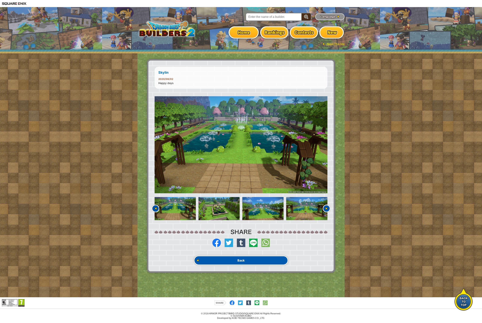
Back (241, 260)
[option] (241, 144)
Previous (155, 208)
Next (326, 208)
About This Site (335, 43)
